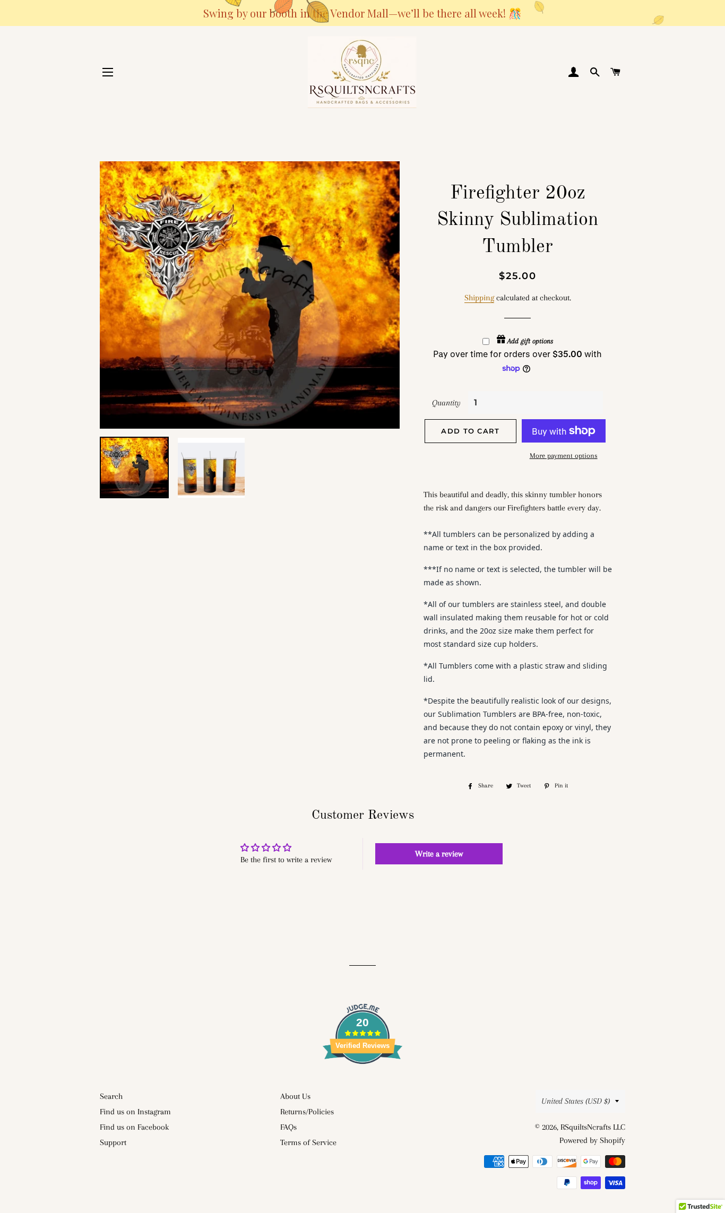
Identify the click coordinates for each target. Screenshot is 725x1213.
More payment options (564, 456)
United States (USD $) (575, 1101)
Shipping (479, 297)
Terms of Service (308, 1142)
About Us (295, 1096)
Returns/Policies (307, 1111)
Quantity (446, 403)
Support (113, 1142)
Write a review (439, 854)
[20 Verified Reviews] (362, 1083)
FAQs (288, 1127)
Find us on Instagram (135, 1111)
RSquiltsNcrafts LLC (592, 1127)
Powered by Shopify (592, 1140)
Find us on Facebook (134, 1127)
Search (111, 1096)
